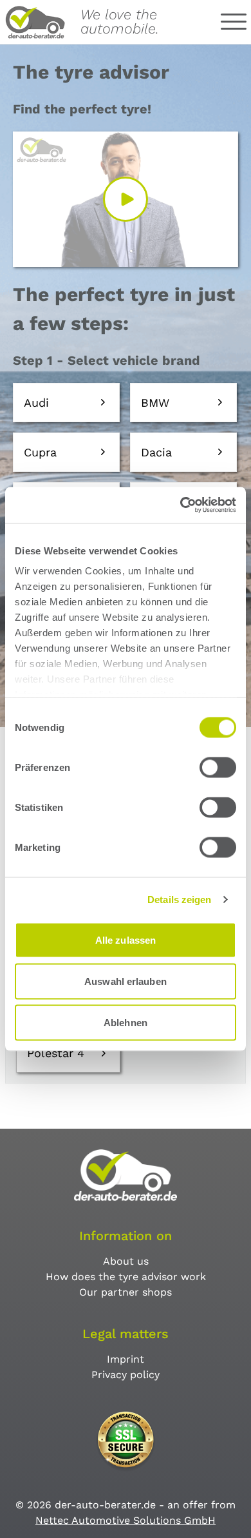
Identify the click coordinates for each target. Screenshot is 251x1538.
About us (126, 1261)
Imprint (125, 1359)
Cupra (40, 452)
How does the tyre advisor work (126, 1276)
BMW (155, 402)
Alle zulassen (125, 939)
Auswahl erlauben (125, 980)
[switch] (218, 767)
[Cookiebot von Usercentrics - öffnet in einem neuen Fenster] (180, 505)
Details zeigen (179, 899)
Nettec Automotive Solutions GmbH (125, 1520)
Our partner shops (125, 1292)
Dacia (156, 452)
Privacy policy (125, 1374)
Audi (36, 402)
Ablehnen (125, 1022)
